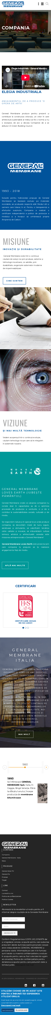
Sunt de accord (7, 1010)
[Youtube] (42, 985)
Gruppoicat (42, 978)
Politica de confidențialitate (11, 896)
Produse (5, 877)
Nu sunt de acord (21, 1010)
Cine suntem (14, 281)
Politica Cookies (7, 899)
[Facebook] (33, 985)
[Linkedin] (25, 985)
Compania (6, 855)
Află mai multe (15, 565)
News (4, 861)
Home (4, 31)
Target (4, 880)
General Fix (6, 874)
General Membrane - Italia (11, 858)
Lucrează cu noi (7, 893)
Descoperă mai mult (24, 965)
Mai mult (24, 734)
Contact (5, 890)
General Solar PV (8, 871)
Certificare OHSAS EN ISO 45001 (25, 622)
